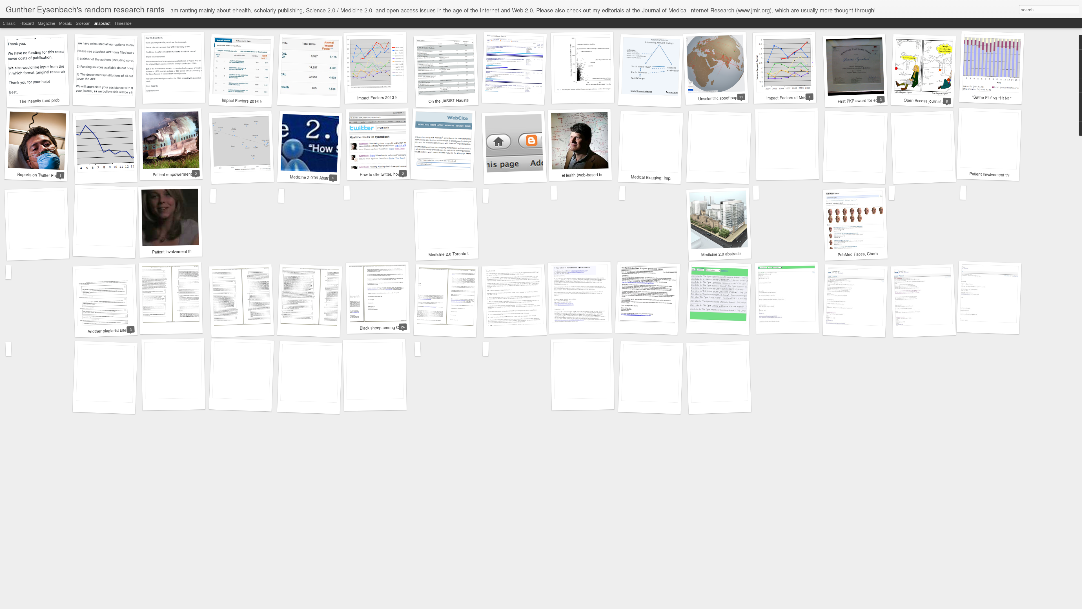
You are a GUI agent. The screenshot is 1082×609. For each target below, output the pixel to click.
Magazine (46, 23)
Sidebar (83, 23)
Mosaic (65, 23)
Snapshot (102, 23)
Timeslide (123, 23)
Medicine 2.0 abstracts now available (734, 253)
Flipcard (26, 23)
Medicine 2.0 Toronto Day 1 (453, 253)
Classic (9, 23)
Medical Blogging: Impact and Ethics (663, 178)
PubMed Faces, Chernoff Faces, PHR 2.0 (874, 253)
